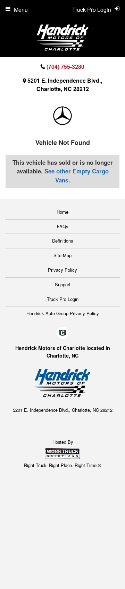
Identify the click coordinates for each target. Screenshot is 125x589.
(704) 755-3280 (65, 67)
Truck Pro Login (62, 299)
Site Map (62, 255)
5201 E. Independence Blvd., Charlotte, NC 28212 (64, 84)
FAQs (62, 226)
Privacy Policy (62, 270)
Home (62, 211)
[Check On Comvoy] (63, 332)
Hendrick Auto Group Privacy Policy (62, 313)
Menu (21, 10)
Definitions (62, 240)
